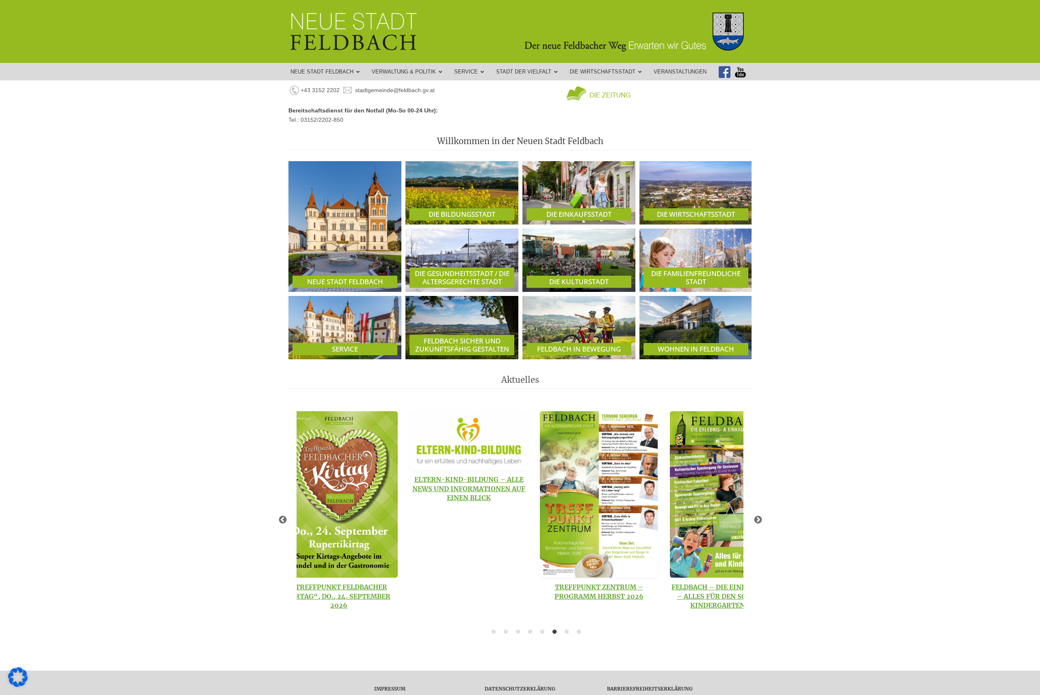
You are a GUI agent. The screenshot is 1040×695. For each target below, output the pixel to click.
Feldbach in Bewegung (579, 349)
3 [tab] (518, 632)
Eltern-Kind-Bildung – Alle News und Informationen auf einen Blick (468, 488)
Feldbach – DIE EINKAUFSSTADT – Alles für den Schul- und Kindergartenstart (729, 596)
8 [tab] (579, 632)
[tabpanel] (339, 510)
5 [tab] (542, 632)
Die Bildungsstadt (462, 214)
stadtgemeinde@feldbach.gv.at (395, 90)
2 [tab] (506, 632)
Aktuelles (520, 380)
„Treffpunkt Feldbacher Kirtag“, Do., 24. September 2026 (338, 596)
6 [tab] (554, 632)
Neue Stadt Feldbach (345, 281)
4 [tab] (530, 632)
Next (758, 520)
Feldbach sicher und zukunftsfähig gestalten (462, 345)
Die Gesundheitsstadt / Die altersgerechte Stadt (462, 277)
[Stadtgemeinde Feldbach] (524, 31)
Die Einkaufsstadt (578, 214)
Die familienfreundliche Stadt (696, 277)
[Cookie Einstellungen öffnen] (18, 685)
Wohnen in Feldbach (696, 349)
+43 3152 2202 (320, 90)
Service (345, 349)
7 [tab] (567, 632)
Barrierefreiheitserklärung (650, 689)
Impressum (389, 689)
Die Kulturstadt (579, 281)
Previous (282, 520)
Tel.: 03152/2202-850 (315, 120)
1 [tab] (494, 632)
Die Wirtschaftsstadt (696, 214)
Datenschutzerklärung (520, 689)
